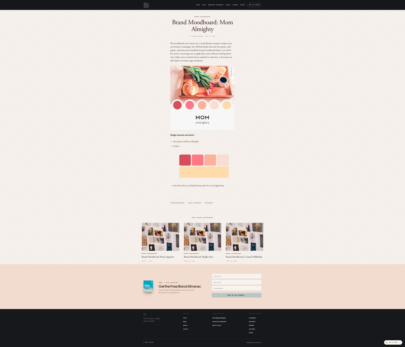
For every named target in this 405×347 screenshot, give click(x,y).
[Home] (146, 5)
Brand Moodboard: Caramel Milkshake (244, 257)
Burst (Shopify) (192, 142)
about (242, 5)
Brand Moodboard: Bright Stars (198, 257)
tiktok (251, 332)
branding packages (215, 5)
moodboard (209, 203)
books (228, 5)
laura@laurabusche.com (254, 342)
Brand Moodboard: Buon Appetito (158, 257)
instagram (252, 318)
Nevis (184, 186)
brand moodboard (194, 203)
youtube (252, 329)
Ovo (207, 186)
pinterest (252, 321)
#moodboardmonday (177, 203)
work (198, 5)
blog (204, 5)
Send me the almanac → (236, 295)
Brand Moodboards (202, 16)
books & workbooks (219, 321)
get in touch (254, 5)
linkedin (251, 325)
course (235, 5)
